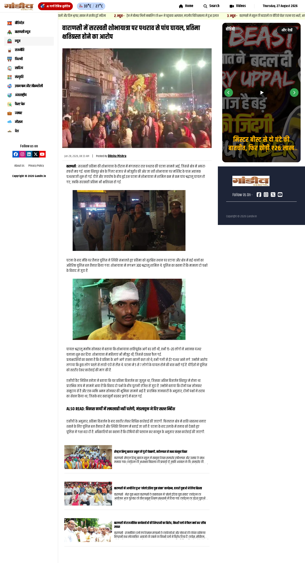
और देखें (287, 30)
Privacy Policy (36, 166)
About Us (19, 166)
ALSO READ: (76, 409)
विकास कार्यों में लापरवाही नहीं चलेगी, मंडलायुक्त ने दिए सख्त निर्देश (130, 409)
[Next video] (294, 92)
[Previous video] (228, 92)
